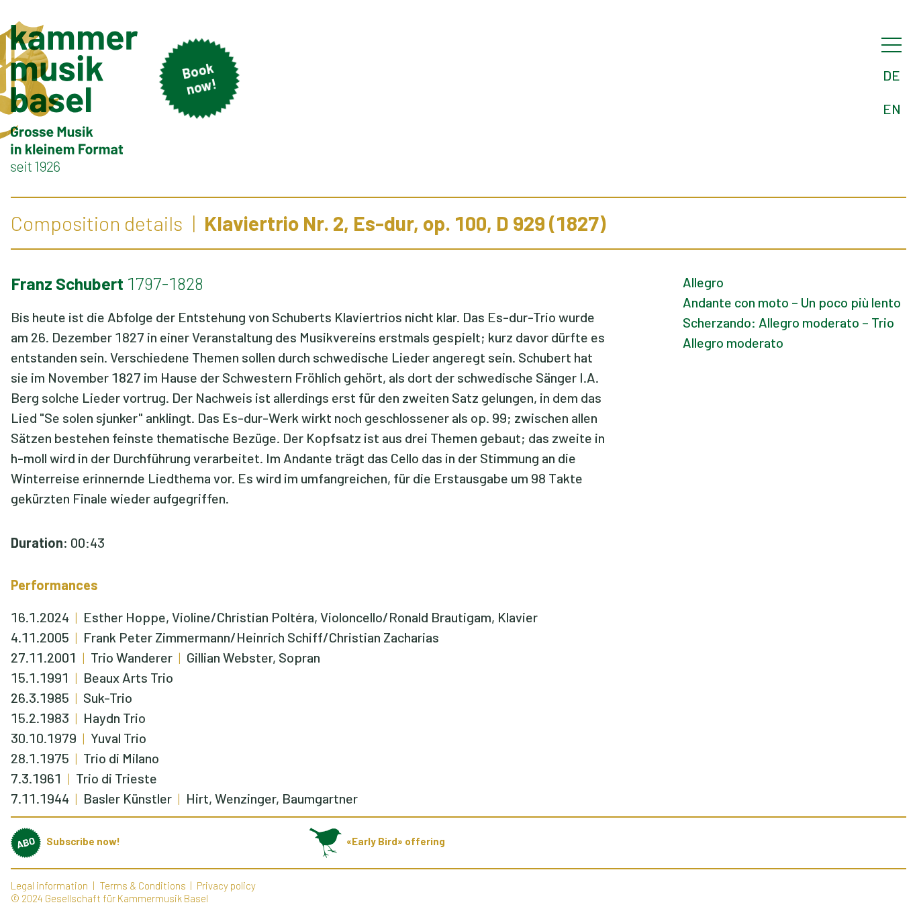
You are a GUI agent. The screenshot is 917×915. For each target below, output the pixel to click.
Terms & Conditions (142, 885)
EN (892, 109)
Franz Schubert (67, 283)
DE (891, 75)
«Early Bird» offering (395, 841)
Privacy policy (226, 885)
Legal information (49, 885)
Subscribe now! (83, 841)
